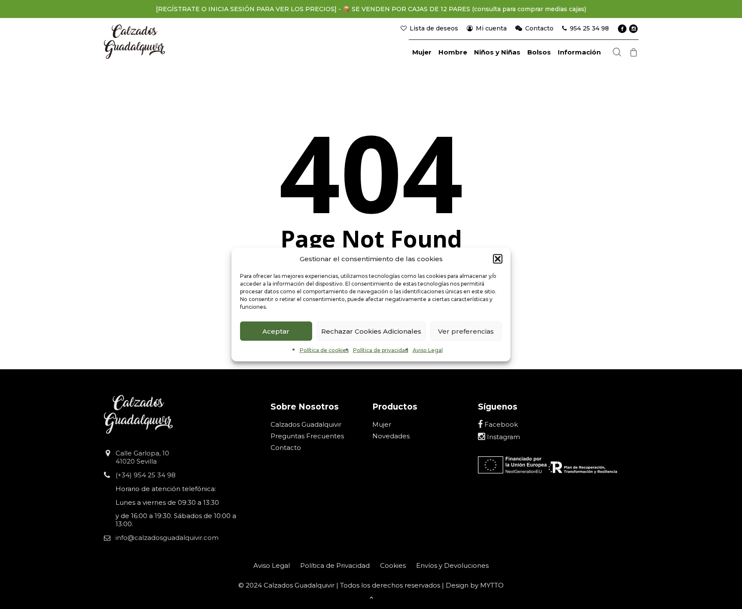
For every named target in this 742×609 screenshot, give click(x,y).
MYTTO (492, 585)
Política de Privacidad (335, 565)
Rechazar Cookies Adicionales (371, 331)
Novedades (391, 436)
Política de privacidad (380, 350)
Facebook (500, 424)
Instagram (502, 437)
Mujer (381, 424)
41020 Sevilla (136, 461)
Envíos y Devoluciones (452, 565)
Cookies (393, 565)
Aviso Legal (428, 350)
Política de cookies (324, 350)
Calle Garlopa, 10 (142, 453)
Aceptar (275, 331)
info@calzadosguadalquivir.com (167, 538)
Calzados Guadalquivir (306, 424)
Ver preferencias (466, 331)
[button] (497, 259)
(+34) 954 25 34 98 (146, 475)
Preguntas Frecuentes (307, 436)
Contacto (286, 447)
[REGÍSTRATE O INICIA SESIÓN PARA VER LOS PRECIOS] (246, 9)
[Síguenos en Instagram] (633, 28)
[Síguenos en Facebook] (622, 28)
